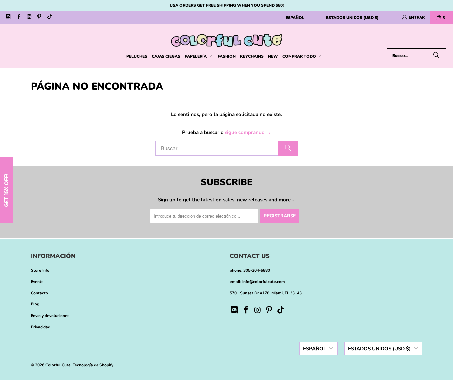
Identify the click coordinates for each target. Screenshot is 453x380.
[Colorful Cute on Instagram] (29, 17)
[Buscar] (436, 55)
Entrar (417, 17)
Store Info (40, 270)
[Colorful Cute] (226, 37)
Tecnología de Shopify (93, 365)
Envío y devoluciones (50, 315)
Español (295, 17)
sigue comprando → (248, 132)
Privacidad (40, 327)
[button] (199, 56)
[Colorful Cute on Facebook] (18, 17)
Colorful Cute (58, 365)
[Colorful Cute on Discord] (8, 17)
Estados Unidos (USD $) (353, 17)
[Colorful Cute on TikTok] (49, 17)
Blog (35, 304)
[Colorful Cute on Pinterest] (39, 17)
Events (37, 281)
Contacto (39, 293)
